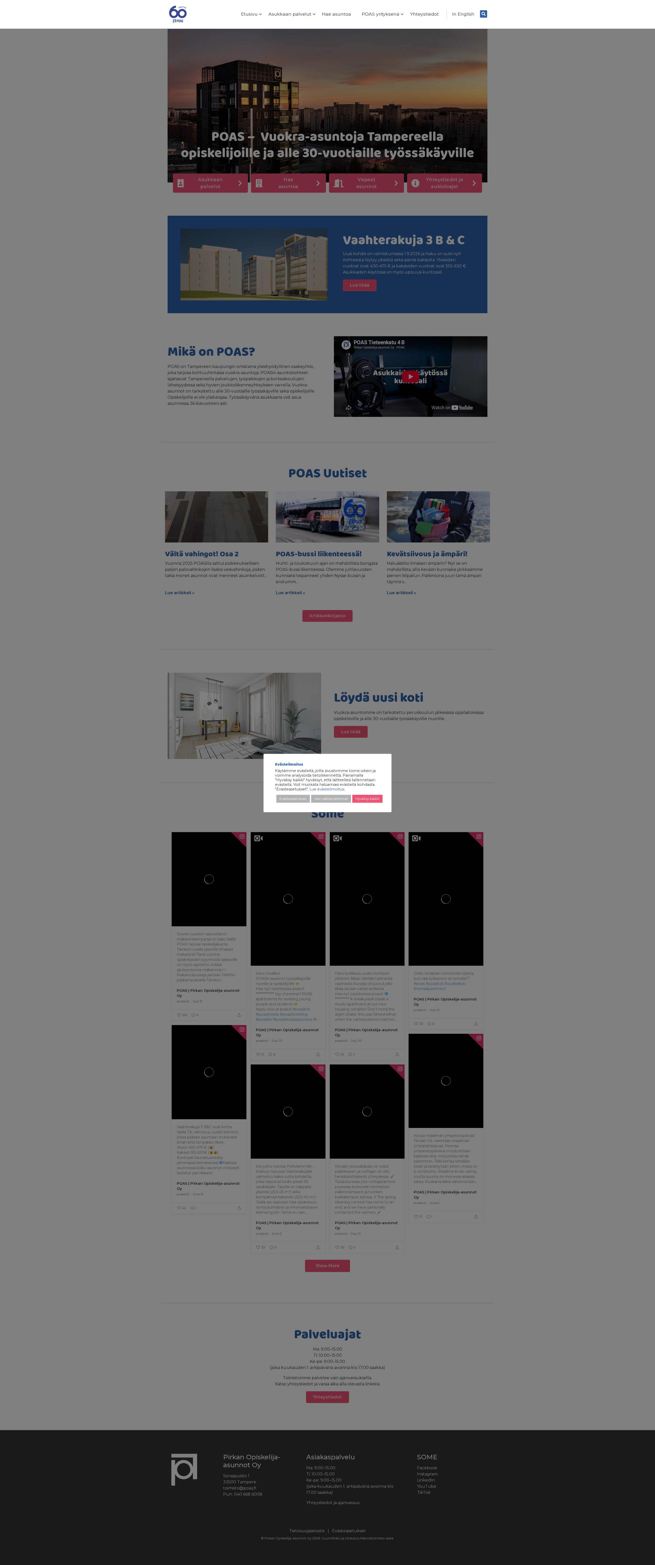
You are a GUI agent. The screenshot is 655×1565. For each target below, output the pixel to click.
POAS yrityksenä (380, 14)
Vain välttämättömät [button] (331, 799)
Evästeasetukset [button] (293, 799)
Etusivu (249, 14)
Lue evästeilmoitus (326, 789)
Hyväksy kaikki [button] (367, 799)
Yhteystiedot (424, 14)
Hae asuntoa (336, 14)
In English (463, 14)
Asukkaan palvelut (289, 14)
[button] (259, 15)
